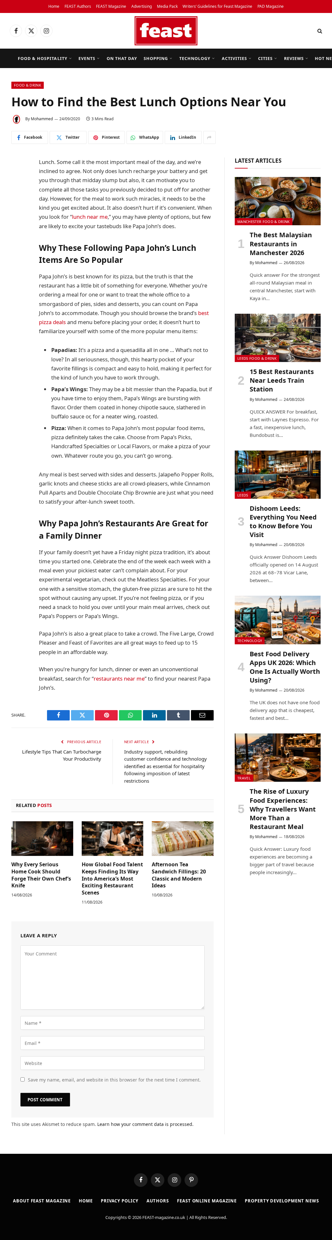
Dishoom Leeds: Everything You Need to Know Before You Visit (283, 521)
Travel (244, 778)
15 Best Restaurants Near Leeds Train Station (282, 380)
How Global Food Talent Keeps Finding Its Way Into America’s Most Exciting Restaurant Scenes (112, 878)
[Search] (319, 31)
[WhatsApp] (17, 228)
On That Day (122, 58)
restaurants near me (119, 678)
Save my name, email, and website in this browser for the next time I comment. (114, 1080)
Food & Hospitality (42, 58)
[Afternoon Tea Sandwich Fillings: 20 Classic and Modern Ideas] (183, 838)
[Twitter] (17, 195)
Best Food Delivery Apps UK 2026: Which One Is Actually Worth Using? (285, 667)
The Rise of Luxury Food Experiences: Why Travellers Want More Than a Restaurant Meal (283, 809)
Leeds (242, 495)
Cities (265, 58)
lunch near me (90, 216)
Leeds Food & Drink (257, 358)
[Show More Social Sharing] (209, 137)
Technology (194, 58)
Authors (158, 1201)
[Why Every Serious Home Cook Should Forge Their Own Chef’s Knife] (42, 838)
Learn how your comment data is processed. (145, 1124)
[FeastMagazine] (166, 31)
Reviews (294, 58)
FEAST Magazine (111, 6)
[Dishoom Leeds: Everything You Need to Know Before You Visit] (278, 474)
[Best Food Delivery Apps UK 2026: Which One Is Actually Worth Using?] (278, 620)
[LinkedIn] (17, 212)
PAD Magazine (270, 6)
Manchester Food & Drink (263, 221)
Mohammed (42, 119)
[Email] (17, 261)
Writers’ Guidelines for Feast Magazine (217, 6)
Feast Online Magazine (207, 1201)
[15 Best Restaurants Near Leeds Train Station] (278, 338)
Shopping (156, 58)
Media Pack (167, 6)
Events (86, 58)
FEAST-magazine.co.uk (163, 1217)
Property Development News (282, 1201)
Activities (234, 58)
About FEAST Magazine (42, 1201)
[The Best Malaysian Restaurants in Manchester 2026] (278, 201)
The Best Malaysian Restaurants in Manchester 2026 (281, 243)
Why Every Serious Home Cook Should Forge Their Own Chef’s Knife (41, 875)
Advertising (141, 6)
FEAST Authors (78, 6)
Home (53, 6)
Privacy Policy (119, 1201)
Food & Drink (27, 85)
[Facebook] (17, 179)
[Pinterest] (17, 245)
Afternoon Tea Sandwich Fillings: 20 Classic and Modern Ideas (179, 875)
